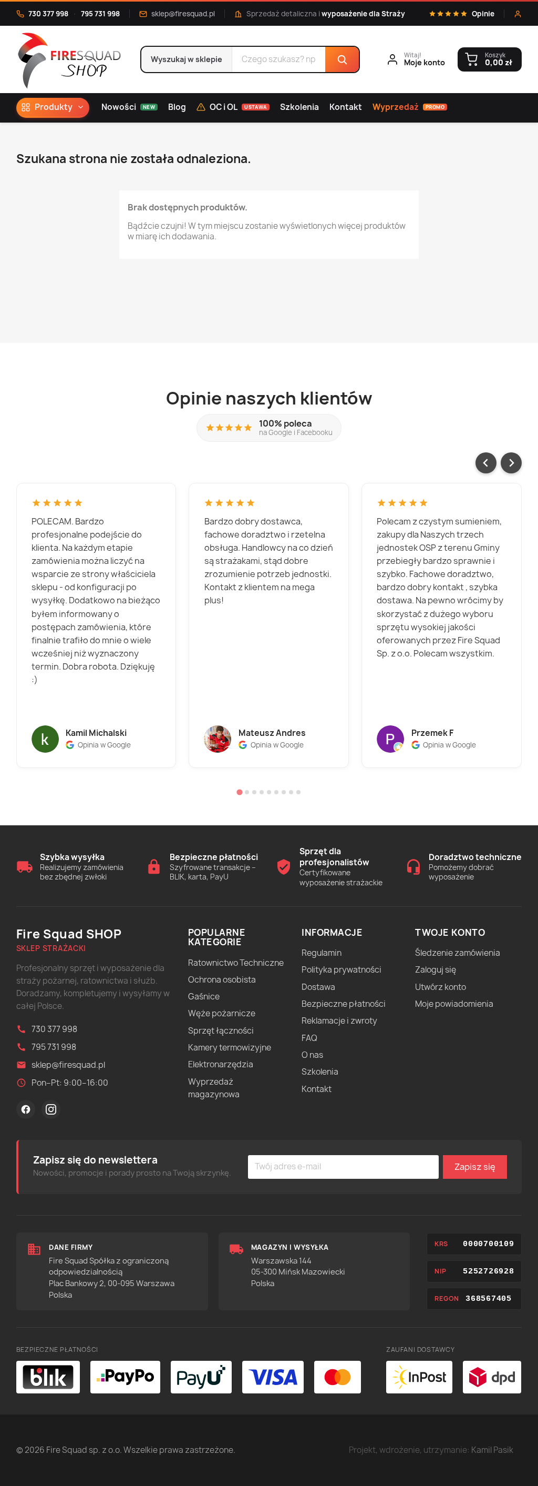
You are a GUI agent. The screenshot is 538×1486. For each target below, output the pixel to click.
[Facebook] (25, 1109)
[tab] (239, 792)
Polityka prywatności (341, 969)
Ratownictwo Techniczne (236, 962)
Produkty (54, 107)
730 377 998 (48, 13)
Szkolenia (299, 107)
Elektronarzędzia (220, 1064)
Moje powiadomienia (454, 1003)
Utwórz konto (440, 987)
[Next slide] (511, 462)
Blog (177, 107)
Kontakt (345, 107)
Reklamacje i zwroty (339, 1020)
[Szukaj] (342, 59)
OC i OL (238, 107)
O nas (312, 1054)
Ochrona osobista (222, 979)
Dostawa (318, 987)
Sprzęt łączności (221, 1030)
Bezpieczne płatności (344, 1003)
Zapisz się (474, 1166)
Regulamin (322, 952)
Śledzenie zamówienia (457, 952)
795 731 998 (100, 13)
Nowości (128, 107)
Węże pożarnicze (221, 1013)
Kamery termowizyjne (229, 1047)
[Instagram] (51, 1109)
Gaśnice (204, 996)
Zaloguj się (435, 969)
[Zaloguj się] (518, 14)
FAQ (309, 1038)
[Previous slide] (485, 462)
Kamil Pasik (492, 1449)
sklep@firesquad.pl (183, 13)
